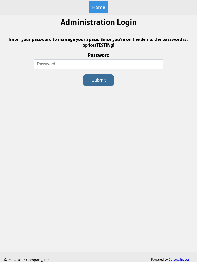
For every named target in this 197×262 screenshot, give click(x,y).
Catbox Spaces (179, 259)
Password (99, 55)
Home (98, 7)
